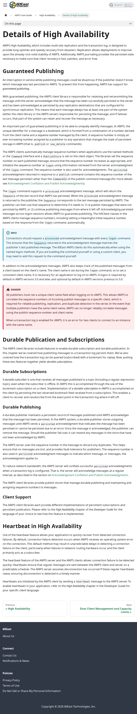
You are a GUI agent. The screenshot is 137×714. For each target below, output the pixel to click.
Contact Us (10, 655)
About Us (8, 636)
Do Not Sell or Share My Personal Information (32, 691)
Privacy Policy (11, 680)
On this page (13, 23)
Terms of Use (11, 685)
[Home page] (6, 15)
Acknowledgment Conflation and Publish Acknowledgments (46, 183)
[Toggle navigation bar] (5, 5)
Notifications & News (16, 661)
